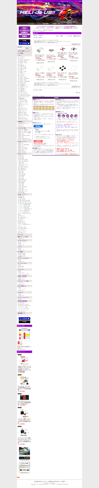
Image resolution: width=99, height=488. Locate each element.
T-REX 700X (21, 185)
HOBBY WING (21, 266)
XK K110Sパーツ (21, 218)
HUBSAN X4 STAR (22, 112)
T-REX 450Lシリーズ (23, 165)
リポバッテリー (21, 269)
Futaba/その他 (21, 253)
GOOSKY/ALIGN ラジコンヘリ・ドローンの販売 (71, 1)
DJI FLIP (20, 64)
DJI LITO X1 (21, 57)
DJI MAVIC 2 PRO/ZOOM (24, 81)
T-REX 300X (21, 162)
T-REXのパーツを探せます (24, 455)
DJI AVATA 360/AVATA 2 (24, 59)
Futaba (19, 299)
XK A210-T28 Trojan (23, 304)
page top (78, 92)
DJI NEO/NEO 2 (22, 65)
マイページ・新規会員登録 (43, 23)
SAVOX (19, 243)
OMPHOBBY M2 (21, 197)
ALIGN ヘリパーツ (22, 153)
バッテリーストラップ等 (23, 274)
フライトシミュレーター (23, 297)
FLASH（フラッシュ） (22, 102)
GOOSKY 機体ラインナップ (24, 51)
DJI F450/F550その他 (23, 94)
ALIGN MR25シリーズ (23, 191)
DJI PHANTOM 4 (22, 84)
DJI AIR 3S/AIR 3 (22, 68)
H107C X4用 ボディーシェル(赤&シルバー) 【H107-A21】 (62, 54)
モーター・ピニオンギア (23, 258)
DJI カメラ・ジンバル (23, 314)
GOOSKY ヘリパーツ (22, 141)
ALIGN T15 (20, 155)
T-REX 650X (21, 184)
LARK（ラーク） (21, 105)
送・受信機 (20, 251)
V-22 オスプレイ (22, 311)
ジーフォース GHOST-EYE (23, 210)
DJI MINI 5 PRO (22, 61)
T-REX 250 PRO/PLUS (23, 161)
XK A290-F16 (21, 302)
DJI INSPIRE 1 (22, 88)
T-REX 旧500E (21, 175)
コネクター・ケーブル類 (23, 281)
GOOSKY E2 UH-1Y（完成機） (24, 132)
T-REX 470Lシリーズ (23, 164)
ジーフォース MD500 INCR (24, 204)
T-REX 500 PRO (22, 174)
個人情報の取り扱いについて (40, 481)
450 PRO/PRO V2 (22, 168)
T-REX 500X (21, 171)
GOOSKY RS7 (21, 136)
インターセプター (22, 229)
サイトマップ (78, 23)
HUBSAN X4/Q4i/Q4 (22, 118)
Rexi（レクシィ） (22, 116)
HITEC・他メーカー (22, 277)
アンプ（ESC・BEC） (22, 263)
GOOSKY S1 (20, 143)
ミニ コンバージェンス (23, 309)
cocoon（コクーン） (22, 111)
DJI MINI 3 (21, 69)
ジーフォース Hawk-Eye (23, 211)
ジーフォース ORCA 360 (23, 207)
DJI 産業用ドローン (22, 91)
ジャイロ (20, 246)
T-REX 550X (21, 176)
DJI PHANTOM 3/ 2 (22, 85)
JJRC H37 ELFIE (22, 108)
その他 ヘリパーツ (22, 194)
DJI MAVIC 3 (21, 72)
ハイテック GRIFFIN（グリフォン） (24, 225)
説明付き (35, 35)
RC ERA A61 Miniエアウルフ (24, 201)
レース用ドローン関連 (22, 101)
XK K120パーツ (21, 220)
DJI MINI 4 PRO (22, 67)
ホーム (34, 30)
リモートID (20, 234)
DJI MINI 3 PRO (22, 71)
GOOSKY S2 (20, 146)
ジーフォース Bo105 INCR (24, 206)
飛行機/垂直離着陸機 (22, 301)
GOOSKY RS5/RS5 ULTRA (24, 135)
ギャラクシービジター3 (23, 119)
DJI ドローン (21, 124)
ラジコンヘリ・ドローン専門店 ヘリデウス (30, 1)
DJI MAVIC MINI (22, 79)
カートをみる (31, 23)
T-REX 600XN (21, 182)
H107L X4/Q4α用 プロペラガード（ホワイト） (73, 74)
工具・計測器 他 (22, 286)
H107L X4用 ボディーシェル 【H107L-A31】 (73, 54)
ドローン (20, 55)
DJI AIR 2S (21, 75)
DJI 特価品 (20, 53)
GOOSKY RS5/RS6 (22, 151)
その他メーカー (21, 126)
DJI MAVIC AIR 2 (22, 77)
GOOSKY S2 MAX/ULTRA (23, 144)
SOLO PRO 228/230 (22, 228)
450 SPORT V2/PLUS (23, 166)
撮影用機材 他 (21, 313)
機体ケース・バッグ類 (22, 236)
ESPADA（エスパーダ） (23, 109)
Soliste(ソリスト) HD (23, 115)
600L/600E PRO (22, 181)
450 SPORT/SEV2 (22, 169)
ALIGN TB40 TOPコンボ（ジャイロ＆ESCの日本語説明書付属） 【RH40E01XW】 (24, 402)
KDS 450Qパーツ (21, 232)
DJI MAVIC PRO (22, 82)
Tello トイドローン (22, 92)
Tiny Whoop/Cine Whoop (24, 95)
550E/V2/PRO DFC (22, 179)
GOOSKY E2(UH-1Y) (22, 147)
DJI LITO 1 (21, 58)
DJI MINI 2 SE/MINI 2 (24, 78)
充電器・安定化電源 (22, 276)
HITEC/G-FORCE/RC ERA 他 (24, 139)
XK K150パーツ (21, 215)
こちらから (59, 141)
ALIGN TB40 (21, 156)
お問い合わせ (69, 23)
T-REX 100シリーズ (22, 189)
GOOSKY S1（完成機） (23, 129)
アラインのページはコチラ (24, 460)
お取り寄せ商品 (21, 192)
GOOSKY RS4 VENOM (22, 149)
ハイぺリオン (21, 282)
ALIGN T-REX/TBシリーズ (24, 138)
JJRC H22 (20, 107)
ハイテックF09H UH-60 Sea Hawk (24, 214)
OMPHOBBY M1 (21, 196)
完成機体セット (21, 121)
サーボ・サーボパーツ (22, 240)
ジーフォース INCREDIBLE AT (25, 208)
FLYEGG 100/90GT (22, 99)
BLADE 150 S (21, 221)
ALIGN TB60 (21, 158)
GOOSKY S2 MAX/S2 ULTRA (24, 131)
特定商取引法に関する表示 (53, 481)
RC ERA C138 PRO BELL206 (24, 203)
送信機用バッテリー (22, 256)
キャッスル (20, 267)
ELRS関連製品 (21, 98)
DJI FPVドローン (22, 74)
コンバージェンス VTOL (23, 308)
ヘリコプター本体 (22, 128)
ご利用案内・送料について (57, 23)
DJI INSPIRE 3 (22, 89)
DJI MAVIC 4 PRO (22, 62)
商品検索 (20, 46)
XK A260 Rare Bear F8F (24, 305)
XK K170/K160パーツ (23, 217)
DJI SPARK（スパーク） (23, 87)
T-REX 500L (21, 172)
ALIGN (19, 248)
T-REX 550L (21, 178)
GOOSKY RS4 (21, 134)
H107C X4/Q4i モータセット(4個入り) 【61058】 (40, 56)
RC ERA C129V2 (22, 199)
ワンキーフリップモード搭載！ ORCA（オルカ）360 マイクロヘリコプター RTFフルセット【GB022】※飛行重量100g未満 (25, 440)
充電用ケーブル (21, 279)
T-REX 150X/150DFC (23, 159)
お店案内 (63, 481)
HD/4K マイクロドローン (23, 96)
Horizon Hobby (22, 254)
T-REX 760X (21, 188)
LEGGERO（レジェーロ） (23, 104)
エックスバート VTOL (22, 307)
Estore (53, 483)
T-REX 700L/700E (22, 186)
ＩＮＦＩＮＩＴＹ (22, 289)
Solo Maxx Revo (22, 227)
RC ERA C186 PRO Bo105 (24, 200)
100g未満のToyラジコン (23, 123)
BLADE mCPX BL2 (22, 223)
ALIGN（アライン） (22, 242)
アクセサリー (21, 292)
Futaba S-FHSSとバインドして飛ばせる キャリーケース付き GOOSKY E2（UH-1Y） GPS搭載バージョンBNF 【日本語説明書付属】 (24, 369)
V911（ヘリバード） (22, 231)
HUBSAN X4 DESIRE (22, 114)
